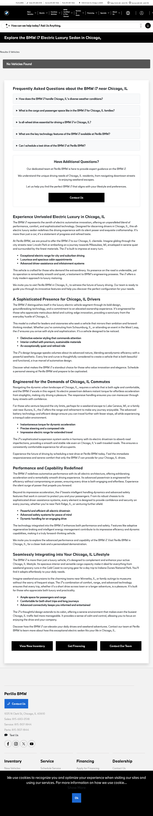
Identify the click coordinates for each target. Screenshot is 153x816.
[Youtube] (31, 743)
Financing (85, 761)
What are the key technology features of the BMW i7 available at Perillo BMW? (64, 134)
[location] (79, 3)
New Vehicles (12, 768)
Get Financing (76, 646)
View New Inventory (32, 646)
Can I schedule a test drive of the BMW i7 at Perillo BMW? (52, 145)
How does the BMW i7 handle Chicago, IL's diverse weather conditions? (61, 98)
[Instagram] (16, 743)
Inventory (13, 761)
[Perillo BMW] (14, 13)
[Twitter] (23, 743)
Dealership (122, 761)
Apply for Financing (87, 768)
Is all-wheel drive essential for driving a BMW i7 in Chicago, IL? (55, 122)
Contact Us (76, 197)
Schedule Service (50, 768)
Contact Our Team (121, 646)
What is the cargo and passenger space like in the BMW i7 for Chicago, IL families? (67, 110)
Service (47, 761)
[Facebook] (8, 743)
